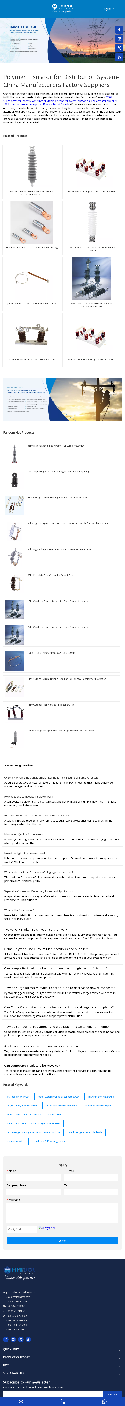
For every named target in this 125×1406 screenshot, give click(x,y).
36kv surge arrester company (61, 1105)
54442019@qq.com (16, 1301)
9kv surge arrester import (98, 1105)
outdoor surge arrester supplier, (98, 101)
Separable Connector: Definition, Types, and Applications (39, 891)
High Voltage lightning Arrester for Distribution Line (33, 1132)
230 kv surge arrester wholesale (85, 1132)
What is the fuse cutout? (19, 910)
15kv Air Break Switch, (56, 104)
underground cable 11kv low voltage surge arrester (33, 1123)
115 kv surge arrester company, (23, 104)
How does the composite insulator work (28, 796)
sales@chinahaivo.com (18, 1296)
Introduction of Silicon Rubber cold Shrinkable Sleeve (36, 815)
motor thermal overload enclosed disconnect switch (34, 1114)
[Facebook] (6, 1339)
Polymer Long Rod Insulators (22, 1105)
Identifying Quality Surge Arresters (25, 834)
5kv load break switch (18, 1096)
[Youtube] (28, 1339)
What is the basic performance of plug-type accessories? (38, 872)
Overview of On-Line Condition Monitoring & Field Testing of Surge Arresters (51, 777)
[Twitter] (21, 1339)
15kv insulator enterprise (101, 1096)
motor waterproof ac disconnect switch (58, 1096)
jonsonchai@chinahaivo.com (21, 1292)
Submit (62, 1240)
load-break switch (16, 1141)
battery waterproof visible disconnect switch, (50, 101)
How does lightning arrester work (25, 853)
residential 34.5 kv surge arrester (51, 1141)
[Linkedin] (13, 1339)
